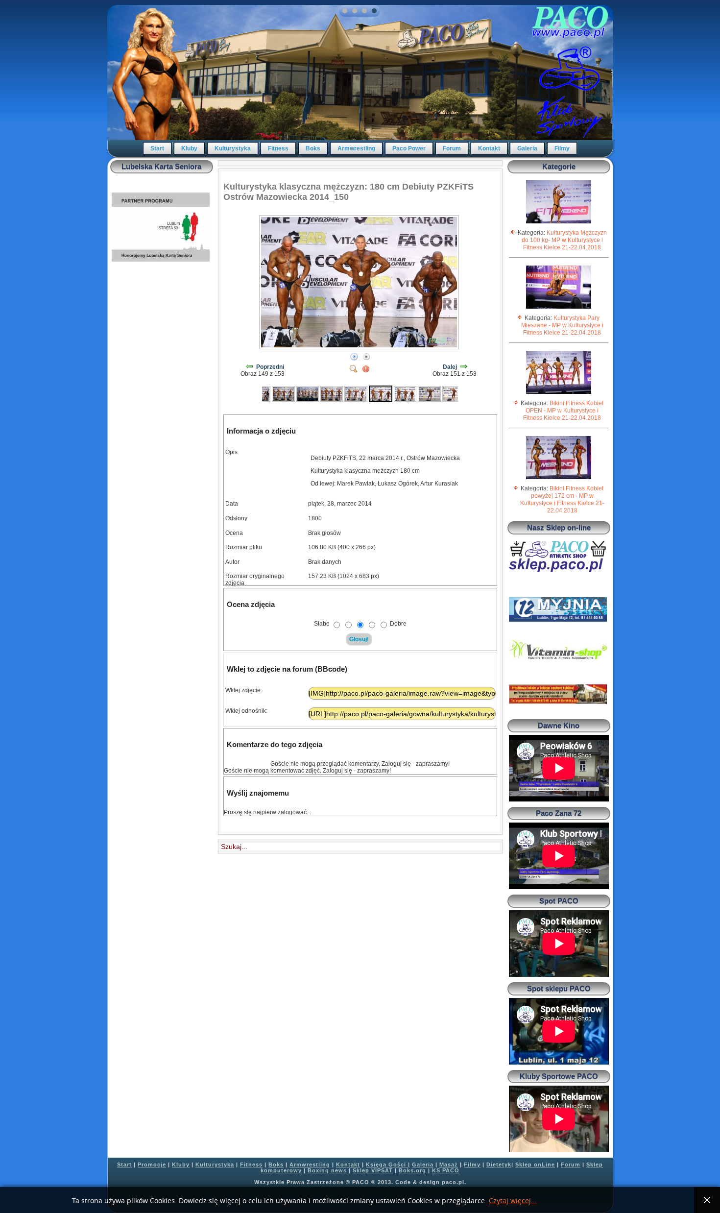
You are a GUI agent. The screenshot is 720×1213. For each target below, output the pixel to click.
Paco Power (409, 148)
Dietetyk (498, 1164)
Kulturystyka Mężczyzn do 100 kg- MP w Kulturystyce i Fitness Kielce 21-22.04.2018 (564, 240)
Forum (452, 148)
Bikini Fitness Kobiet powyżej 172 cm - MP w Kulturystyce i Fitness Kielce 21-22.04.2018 (562, 499)
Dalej (450, 367)
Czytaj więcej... (513, 1201)
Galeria (527, 148)
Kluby (189, 148)
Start (157, 148)
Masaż (448, 1164)
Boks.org (412, 1170)
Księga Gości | (388, 1164)
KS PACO (445, 1170)
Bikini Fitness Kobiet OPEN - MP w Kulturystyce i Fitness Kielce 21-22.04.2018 (563, 410)
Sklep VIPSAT (373, 1170)
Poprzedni (270, 367)
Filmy (562, 148)
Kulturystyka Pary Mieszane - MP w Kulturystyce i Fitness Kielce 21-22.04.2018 (562, 325)
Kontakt (489, 148)
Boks (313, 148)
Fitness (278, 148)
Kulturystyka (233, 148)
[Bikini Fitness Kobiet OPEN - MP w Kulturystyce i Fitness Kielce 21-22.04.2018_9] (559, 393)
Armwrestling (356, 148)
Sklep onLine (535, 1164)
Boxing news (327, 1170)
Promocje (152, 1164)
